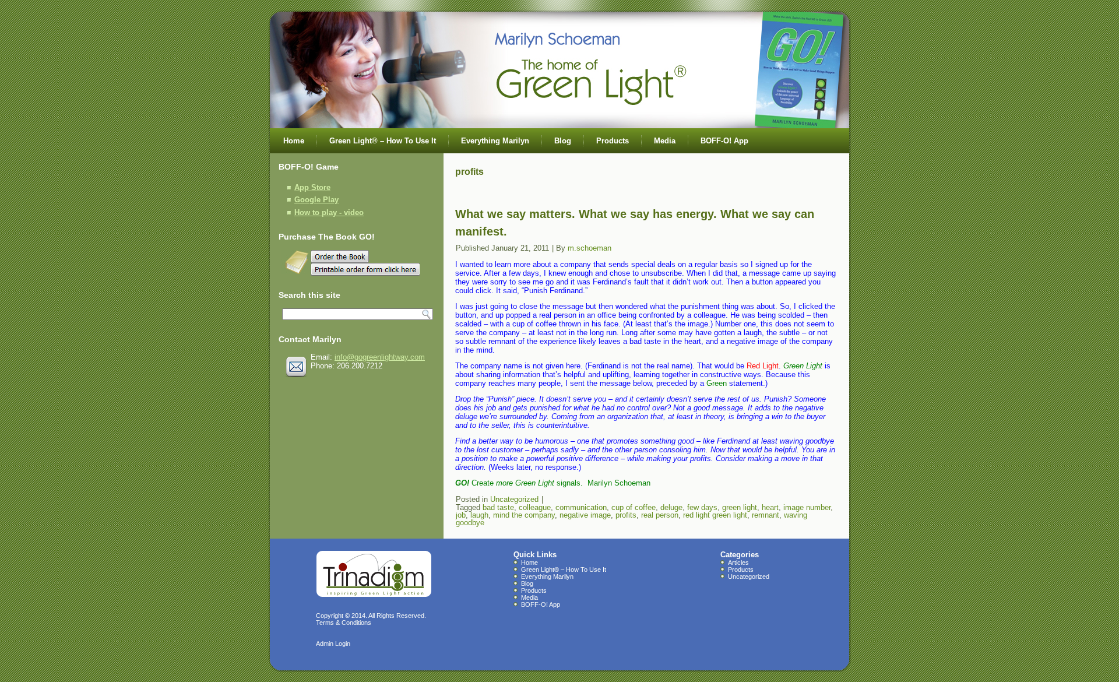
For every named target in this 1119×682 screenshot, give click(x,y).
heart (770, 507)
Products (612, 140)
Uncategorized (514, 499)
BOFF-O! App (724, 140)
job (461, 515)
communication (581, 507)
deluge (671, 507)
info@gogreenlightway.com (380, 357)
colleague (535, 507)
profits (625, 515)
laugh (479, 515)
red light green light (715, 515)
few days (702, 507)
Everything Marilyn (495, 140)
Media (664, 140)
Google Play (316, 199)
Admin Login (333, 643)
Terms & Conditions (343, 622)
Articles (738, 562)
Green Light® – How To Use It (382, 140)
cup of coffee (633, 507)
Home (293, 140)
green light (739, 507)
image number (807, 507)
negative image (585, 515)
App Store (312, 187)
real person (659, 515)
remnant (765, 515)
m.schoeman (589, 248)
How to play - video (329, 212)
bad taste (498, 507)
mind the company (524, 515)
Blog (562, 140)
